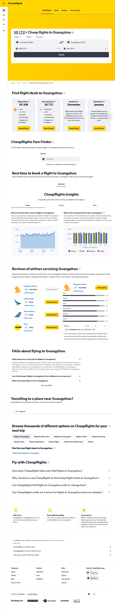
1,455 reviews (29, 305)
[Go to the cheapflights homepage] (16, 3)
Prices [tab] (28, 205)
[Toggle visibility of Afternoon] (91, 251)
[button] (3, 3)
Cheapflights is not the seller (24, 547)
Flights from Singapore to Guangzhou (25, 453)
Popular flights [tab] (54, 442)
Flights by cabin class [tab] (41, 436)
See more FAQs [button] (46, 385)
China (24, 83)
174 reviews (28, 318)
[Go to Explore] (4, 24)
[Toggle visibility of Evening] (101, 251)
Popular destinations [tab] (36, 442)
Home (13, 83)
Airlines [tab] (61, 205)
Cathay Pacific (29, 299)
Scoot (26, 324)
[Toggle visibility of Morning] (72, 251)
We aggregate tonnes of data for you (27, 551)
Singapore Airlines (30, 286)
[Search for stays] (4, 15)
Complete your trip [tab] (98, 436)
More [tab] (95, 205)
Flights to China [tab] (81, 436)
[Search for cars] (4, 19)
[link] (23, 128)
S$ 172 (19, 32)
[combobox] (40, 37)
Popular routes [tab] (19, 442)
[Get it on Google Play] (92, 573)
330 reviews (28, 331)
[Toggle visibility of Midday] (81, 251)
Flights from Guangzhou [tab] (62, 436)
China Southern (29, 311)
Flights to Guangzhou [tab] (21, 436)
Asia (18, 83)
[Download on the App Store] (92, 578)
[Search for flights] (4, 10)
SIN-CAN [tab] (61, 184)
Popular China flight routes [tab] (73, 442)
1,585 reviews (29, 293)
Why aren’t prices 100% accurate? (26, 555)
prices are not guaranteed (57, 540)
